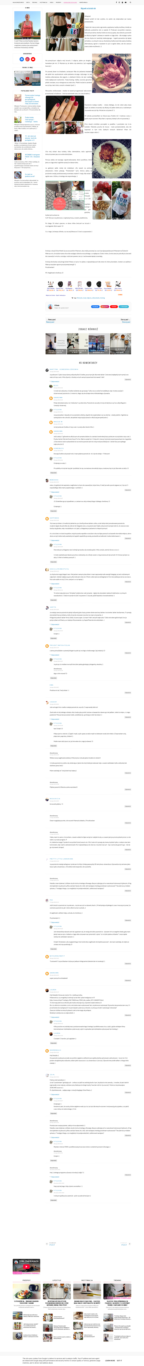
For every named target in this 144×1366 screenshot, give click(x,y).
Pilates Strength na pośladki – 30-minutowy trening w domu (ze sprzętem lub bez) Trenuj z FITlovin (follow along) (122, 1329)
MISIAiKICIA (55, 798)
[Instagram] (27, 59)
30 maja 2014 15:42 (54, 1122)
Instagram (105, 306)
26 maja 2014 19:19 (58, 630)
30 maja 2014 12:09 (58, 546)
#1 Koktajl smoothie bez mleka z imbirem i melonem (31, 1315)
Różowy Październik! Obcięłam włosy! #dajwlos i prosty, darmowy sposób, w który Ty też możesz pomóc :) (62, 1328)
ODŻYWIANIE (95, 298)
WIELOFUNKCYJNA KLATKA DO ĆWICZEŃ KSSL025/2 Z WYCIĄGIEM (79, 288)
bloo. (56, 385)
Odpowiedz (128, 379)
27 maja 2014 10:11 (54, 834)
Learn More (110, 1361)
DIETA (28, 2)
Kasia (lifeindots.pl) (59, 569)
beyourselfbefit (57, 956)
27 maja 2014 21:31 (54, 902)
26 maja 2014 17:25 (54, 647)
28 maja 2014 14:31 (54, 958)
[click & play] (27, 85)
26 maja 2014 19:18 (58, 725)
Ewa (51, 685)
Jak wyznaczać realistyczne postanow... (120, 350)
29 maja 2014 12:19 (54, 992)
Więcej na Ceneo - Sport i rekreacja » (56, 295)
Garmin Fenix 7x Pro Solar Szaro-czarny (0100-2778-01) (89, 288)
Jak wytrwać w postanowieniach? (59, 1317)
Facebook (95, 306)
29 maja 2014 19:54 (54, 1077)
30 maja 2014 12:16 (58, 590)
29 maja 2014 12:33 (58, 1023)
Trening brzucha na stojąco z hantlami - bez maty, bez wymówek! (122, 1337)
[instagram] (118, 2)
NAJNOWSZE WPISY (18, 2)
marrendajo (55, 1050)
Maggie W (58, 421)
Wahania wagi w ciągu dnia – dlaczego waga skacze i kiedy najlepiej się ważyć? (87, 1302)
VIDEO (51, 2)
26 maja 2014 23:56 (58, 450)
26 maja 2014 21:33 (54, 754)
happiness (54, 518)
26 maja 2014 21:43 (58, 433)
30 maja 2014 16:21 (58, 1143)
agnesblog (59, 448)
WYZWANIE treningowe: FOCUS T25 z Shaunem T (32, 156)
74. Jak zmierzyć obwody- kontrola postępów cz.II (30, 138)
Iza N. (52, 1074)
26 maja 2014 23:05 (54, 801)
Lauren (53, 989)
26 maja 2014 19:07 (58, 661)
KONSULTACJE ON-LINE (70, 2)
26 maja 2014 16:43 (54, 609)
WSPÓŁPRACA (83, 2)
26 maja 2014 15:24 (58, 387)
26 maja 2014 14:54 (54, 482)
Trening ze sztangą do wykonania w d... (99, 351)
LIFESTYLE (79, 298)
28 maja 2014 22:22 (54, 975)
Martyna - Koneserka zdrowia (64, 369)
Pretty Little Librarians (61, 859)
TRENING (34, 2)
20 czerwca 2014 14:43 (59, 1183)
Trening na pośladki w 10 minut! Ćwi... (77, 351)
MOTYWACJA (43, 2)
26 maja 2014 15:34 (58, 412)
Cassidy (53, 702)
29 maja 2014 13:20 (54, 1052)
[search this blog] (130, 2)
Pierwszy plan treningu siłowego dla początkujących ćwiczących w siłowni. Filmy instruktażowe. (32, 99)
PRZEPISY (58, 2)
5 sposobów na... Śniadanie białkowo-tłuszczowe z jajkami (26, 1302)
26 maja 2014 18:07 (54, 687)
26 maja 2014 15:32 (58, 400)
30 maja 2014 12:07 (58, 498)
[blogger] (121, 2)
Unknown (58, 397)
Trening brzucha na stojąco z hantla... (56, 351)
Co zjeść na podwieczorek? (30, 175)
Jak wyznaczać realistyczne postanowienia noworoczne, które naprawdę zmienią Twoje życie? (56, 1303)
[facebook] (116, 2)
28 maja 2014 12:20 (58, 928)
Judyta (53, 607)
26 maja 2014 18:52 (54, 704)
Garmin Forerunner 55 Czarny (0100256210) (98, 288)
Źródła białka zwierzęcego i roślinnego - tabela (31, 119)
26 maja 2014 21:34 (58, 670)
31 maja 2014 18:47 (58, 1100)
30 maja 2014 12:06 (58, 460)
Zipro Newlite (50, 288)
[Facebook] (22, 59)
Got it (119, 1361)
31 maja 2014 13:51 (58, 1153)
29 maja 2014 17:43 (58, 1035)
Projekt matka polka (60, 645)
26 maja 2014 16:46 (58, 424)
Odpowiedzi (55, 381)
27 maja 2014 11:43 (54, 861)
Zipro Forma (118, 288)
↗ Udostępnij (123, 306)
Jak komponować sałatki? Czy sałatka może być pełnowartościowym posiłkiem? (30, 1326)
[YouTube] (33, 59)
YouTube (113, 306)
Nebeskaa (54, 480)
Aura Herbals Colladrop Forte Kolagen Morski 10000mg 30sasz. (108, 288)
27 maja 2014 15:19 (54, 880)
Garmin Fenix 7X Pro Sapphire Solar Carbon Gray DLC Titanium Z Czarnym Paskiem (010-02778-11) (60, 288)
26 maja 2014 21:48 (54, 784)
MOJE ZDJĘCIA (87, 298)
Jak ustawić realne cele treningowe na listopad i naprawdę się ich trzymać (91, 1315)
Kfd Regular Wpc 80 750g (70, 288)
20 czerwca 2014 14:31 (55, 1169)
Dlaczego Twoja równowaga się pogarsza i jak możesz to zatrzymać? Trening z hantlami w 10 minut (117, 1303)
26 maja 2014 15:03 (54, 520)
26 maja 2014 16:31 (54, 571)
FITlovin (58, 409)
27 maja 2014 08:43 (54, 817)
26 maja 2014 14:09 (54, 371)
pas (51, 900)
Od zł (51, 290)
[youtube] (124, 2)
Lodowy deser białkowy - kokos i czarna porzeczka (30, 1335)
